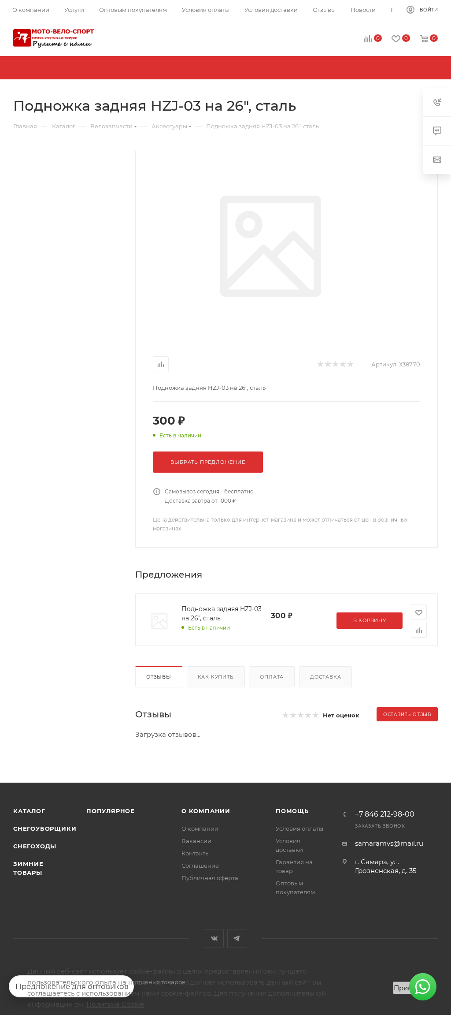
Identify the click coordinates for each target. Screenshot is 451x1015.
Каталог (29, 810)
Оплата (272, 677)
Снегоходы (34, 846)
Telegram (236, 938)
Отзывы (158, 677)
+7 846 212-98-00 (384, 814)
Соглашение (200, 865)
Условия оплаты (299, 828)
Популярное (110, 810)
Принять (408, 988)
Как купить (216, 677)
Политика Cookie (115, 1004)
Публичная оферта (209, 877)
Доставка (325, 677)
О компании (205, 810)
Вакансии (196, 840)
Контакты (195, 853)
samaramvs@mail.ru (389, 843)
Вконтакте (214, 938)
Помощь (292, 810)
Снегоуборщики (44, 828)
